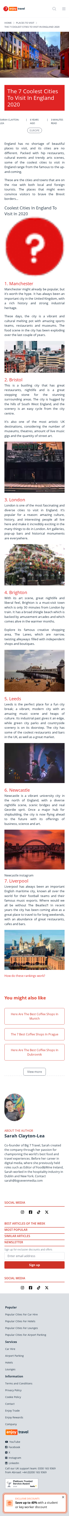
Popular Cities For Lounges (21, 1328)
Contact (10, 1404)
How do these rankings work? (24, 976)
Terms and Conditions (18, 1383)
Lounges (10, 1369)
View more (34, 1072)
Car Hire (10, 1349)
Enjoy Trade (12, 1410)
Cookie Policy (13, 1397)
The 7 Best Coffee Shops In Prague (34, 1034)
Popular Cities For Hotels (20, 1321)
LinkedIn (13, 1463)
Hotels (9, 1362)
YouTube (14, 1442)
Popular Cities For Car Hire (21, 1314)
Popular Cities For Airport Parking (25, 1335)
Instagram (14, 1457)
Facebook (14, 1447)
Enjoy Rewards (14, 1417)
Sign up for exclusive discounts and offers (28, 1249)
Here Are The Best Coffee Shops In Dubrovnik (34, 1052)
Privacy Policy (13, 1390)
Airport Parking (14, 1355)
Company (11, 1424)
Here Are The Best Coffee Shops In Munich (34, 1016)
